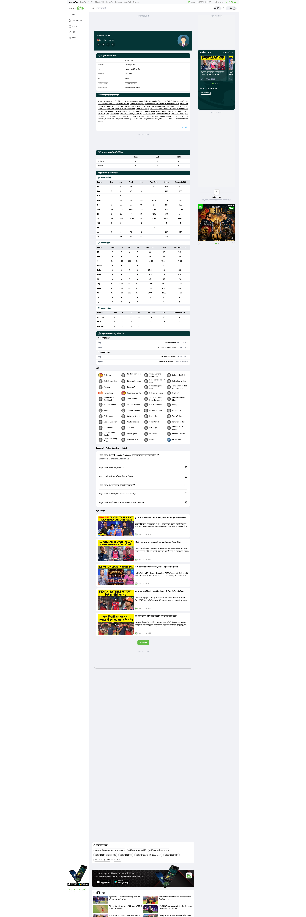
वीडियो (74, 32)
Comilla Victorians (143, 111)
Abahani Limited (114, 111)
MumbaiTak (99, 2)
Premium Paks (152, 119)
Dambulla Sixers (177, 114)
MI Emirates (109, 119)
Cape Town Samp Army (137, 119)
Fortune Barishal (111, 116)
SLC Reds (133, 116)
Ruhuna (183, 104)
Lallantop (118, 2)
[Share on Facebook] (103, 44)
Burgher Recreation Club (161, 101)
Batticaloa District (127, 114)
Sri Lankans (114, 114)
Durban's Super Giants (174, 116)
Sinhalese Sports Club (114, 106)
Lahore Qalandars (168, 111)
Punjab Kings (160, 106)
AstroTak (127, 2)
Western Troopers (128, 111)
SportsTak (73, 2)
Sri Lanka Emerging (137, 104)
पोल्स (73, 38)
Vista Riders (173, 119)
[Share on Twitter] (98, 44)
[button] (116, 526)
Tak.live (136, 2)
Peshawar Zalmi (181, 111)
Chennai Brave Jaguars (156, 116)
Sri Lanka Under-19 (174, 106)
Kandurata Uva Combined (125, 109)
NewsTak (83, 2)
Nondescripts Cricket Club (154, 104)
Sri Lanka (147, 101)
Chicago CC (163, 119)
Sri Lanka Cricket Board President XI (164, 109)
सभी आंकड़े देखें (205, 93)
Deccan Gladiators (163, 114)
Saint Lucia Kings (142, 109)
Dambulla (138, 114)
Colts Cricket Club (108, 104)
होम (73, 15)
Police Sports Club (172, 104)
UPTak (90, 2)
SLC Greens (123, 116)
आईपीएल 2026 (77, 21)
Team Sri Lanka (149, 114)
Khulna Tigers (103, 114)
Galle (158, 111)
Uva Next (110, 109)
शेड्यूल (74, 26)
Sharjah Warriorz (121, 119)
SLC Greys (141, 116)
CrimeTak (109, 2)
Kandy (153, 111)
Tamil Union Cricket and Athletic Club (139, 106)
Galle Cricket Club (122, 104)
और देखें (142, 642)
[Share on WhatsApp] (108, 44)
